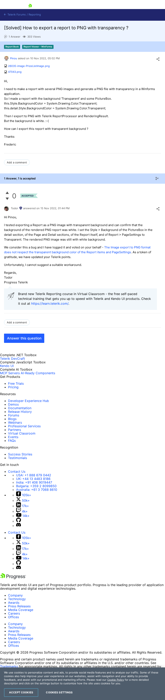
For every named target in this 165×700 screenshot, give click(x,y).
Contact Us (16, 471)
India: (34, 482)
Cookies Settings (59, 692)
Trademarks (9, 666)
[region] (82, 683)
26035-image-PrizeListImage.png (29, 66)
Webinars (15, 422)
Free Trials (16, 383)
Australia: (36, 489)
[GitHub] (18, 521)
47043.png (15, 72)
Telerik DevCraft (12, 359)
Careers (14, 613)
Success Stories (20, 454)
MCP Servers (10, 373)
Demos (13, 404)
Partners (14, 430)
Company (15, 595)
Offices (13, 617)
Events (13, 437)
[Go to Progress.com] (13, 578)
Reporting (35, 14)
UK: (33, 479)
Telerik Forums (16, 14)
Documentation (19, 408)
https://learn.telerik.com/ (49, 303)
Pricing (13, 387)
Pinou (13, 58)
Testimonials (17, 458)
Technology (17, 599)
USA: (33, 475)
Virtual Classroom (21, 433)
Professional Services (24, 426)
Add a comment (17, 162)
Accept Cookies (21, 692)
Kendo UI (7, 366)
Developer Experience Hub (28, 401)
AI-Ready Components (38, 373)
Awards (13, 603)
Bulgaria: (36, 486)
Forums (13, 415)
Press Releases (19, 606)
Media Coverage (20, 610)
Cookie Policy (115, 679)
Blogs (12, 419)
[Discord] (18, 526)
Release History (20, 412)
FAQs (12, 441)
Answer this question (24, 338)
